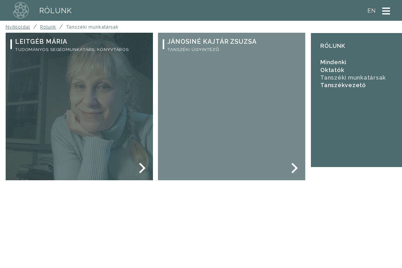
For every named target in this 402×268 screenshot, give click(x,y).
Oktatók (332, 70)
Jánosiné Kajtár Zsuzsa (212, 41)
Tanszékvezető (343, 85)
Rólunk (55, 10)
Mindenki (333, 62)
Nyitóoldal (18, 27)
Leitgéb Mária (41, 41)
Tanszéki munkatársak (353, 77)
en (371, 10)
